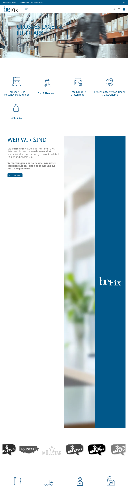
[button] (26, 9)
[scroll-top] (123, 480)
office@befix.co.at (37, 2)
